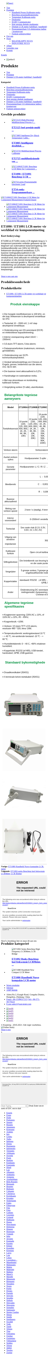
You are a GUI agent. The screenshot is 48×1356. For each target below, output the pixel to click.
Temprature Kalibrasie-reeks (23, 17)
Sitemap (9, 988)
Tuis (8, 8)
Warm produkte (12, 985)
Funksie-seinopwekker (21, 34)
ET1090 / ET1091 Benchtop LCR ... (21, 175)
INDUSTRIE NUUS (21, 43)
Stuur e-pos (6, 1030)
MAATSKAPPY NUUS (22, 41)
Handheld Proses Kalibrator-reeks (26, 12)
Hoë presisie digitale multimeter (25, 24)
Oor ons (9, 36)
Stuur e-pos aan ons (9, 276)
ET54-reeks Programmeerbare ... (23, 191)
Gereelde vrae (12, 48)
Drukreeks (16, 19)
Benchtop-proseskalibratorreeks (25, 15)
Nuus (8, 38)
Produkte (10, 10)
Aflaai (9, 46)
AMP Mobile (11, 990)
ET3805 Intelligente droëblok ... (22, 144)
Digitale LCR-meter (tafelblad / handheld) (29, 27)
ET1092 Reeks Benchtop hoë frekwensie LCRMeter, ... (26, 962)
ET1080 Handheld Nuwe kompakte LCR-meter (25, 979)
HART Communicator (21, 22)
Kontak (9, 50)
